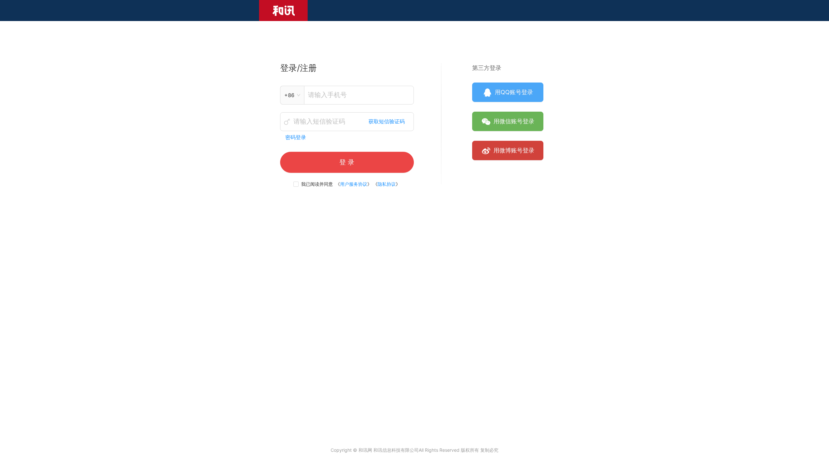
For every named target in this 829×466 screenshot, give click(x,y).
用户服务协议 (353, 184)
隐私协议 (387, 184)
